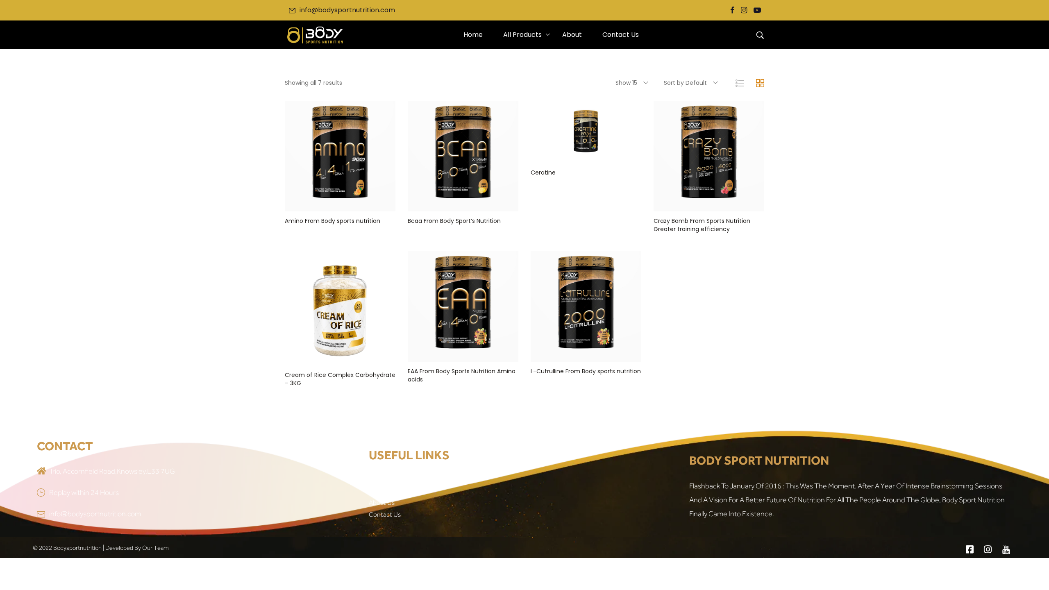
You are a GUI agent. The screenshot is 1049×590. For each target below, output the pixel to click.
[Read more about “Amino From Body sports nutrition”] (340, 203)
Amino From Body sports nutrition (332, 221)
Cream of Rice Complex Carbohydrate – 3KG (340, 379)
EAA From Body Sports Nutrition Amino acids (461, 375)
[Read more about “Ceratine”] (586, 154)
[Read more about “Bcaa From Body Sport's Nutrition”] (463, 203)
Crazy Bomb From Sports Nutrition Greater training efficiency (702, 225)
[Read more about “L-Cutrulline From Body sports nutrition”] (586, 353)
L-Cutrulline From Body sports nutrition (586, 371)
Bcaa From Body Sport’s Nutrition (454, 221)
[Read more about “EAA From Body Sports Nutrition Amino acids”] (463, 353)
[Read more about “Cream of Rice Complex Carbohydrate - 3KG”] (340, 357)
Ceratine (543, 172)
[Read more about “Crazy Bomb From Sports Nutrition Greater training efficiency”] (708, 203)
